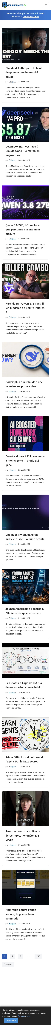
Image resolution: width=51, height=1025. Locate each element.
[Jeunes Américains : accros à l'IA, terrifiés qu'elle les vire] (25, 586)
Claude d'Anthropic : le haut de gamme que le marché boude (23, 72)
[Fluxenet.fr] (14, 5)
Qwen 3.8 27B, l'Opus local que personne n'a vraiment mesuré (22, 229)
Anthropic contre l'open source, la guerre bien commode (20, 914)
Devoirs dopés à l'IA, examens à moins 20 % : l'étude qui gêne (25, 460)
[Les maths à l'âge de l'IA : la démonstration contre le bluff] (25, 660)
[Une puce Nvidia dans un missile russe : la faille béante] (25, 512)
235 (38, 956)
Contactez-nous (31, 16)
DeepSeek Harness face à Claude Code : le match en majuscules (22, 151)
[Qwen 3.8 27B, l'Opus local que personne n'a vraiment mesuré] (25, 202)
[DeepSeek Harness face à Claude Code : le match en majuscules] (25, 124)
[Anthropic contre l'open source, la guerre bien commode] (25, 887)
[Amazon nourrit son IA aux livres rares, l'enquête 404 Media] (25, 808)
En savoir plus (24, 1016)
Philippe (12, 82)
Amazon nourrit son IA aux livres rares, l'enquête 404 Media (22, 835)
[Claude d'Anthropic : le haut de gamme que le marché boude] (25, 45)
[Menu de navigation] (46, 5)
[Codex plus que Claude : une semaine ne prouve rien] (25, 359)
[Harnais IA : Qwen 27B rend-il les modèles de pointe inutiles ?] (25, 281)
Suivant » (8, 964)
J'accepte (11, 1020)
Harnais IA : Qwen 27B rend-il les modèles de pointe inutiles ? (24, 308)
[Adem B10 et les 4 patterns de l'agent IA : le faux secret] (25, 734)
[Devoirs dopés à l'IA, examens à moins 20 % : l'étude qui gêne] (25, 433)
